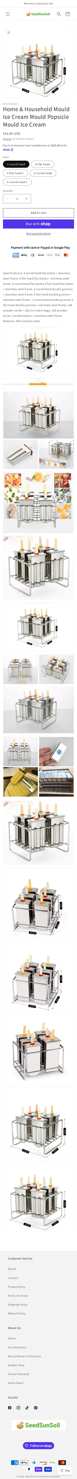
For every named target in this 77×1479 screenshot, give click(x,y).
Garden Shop (16, 1365)
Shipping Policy (17, 1304)
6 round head (43, 173)
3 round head (16, 164)
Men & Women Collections (24, 1356)
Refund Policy (16, 1313)
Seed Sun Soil (32, 1476)
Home (11, 1338)
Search (12, 1269)
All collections (17, 1347)
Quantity (8, 190)
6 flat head (42, 164)
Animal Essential (18, 1374)
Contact (13, 1278)
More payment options (38, 233)
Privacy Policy (16, 1287)
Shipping (7, 139)
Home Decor (16, 1383)
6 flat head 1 (15, 173)
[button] (8, 14)
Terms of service (18, 1295)
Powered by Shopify (50, 1476)
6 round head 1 (17, 182)
